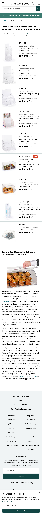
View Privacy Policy (7, 501)
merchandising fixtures (28, 376)
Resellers (11, 432)
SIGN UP (21, 477)
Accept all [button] (21, 511)
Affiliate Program (11, 437)
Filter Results (7, 34)
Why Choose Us (11, 424)
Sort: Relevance (32, 34)
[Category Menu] (5, 3)
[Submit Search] (38, 8)
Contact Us (31, 420)
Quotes (30, 441)
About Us (11, 420)
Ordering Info (31, 428)
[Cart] (38, 3)
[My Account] (33, 3)
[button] (21, 505)
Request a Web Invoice (30, 445)
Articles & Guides (11, 445)
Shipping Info (31, 432)
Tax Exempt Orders (31, 437)
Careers (11, 428)
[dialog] (21, 502)
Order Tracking (30, 424)
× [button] (39, 492)
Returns (31, 450)
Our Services (11, 441)
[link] (20, 4)
